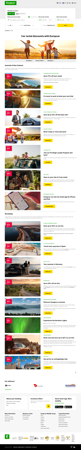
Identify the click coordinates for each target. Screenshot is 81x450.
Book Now (48, 87)
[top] (75, 372)
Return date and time (62, 17)
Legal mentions (21, 447)
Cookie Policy (28, 447)
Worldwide (29, 60)
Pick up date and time (43, 17)
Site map (15, 447)
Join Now (48, 162)
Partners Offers (40, 60)
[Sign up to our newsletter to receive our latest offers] (48, 406)
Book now (48, 238)
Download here (49, 206)
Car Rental (7, 30)
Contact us (34, 447)
